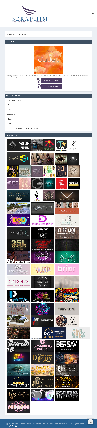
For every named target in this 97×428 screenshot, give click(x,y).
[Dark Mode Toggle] (90, 421)
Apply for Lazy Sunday (14, 100)
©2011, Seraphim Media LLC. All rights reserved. (22, 128)
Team (9, 110)
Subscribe (10, 105)
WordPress (33, 421)
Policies (9, 119)
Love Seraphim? (12, 114)
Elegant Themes (17, 421)
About (9, 124)
